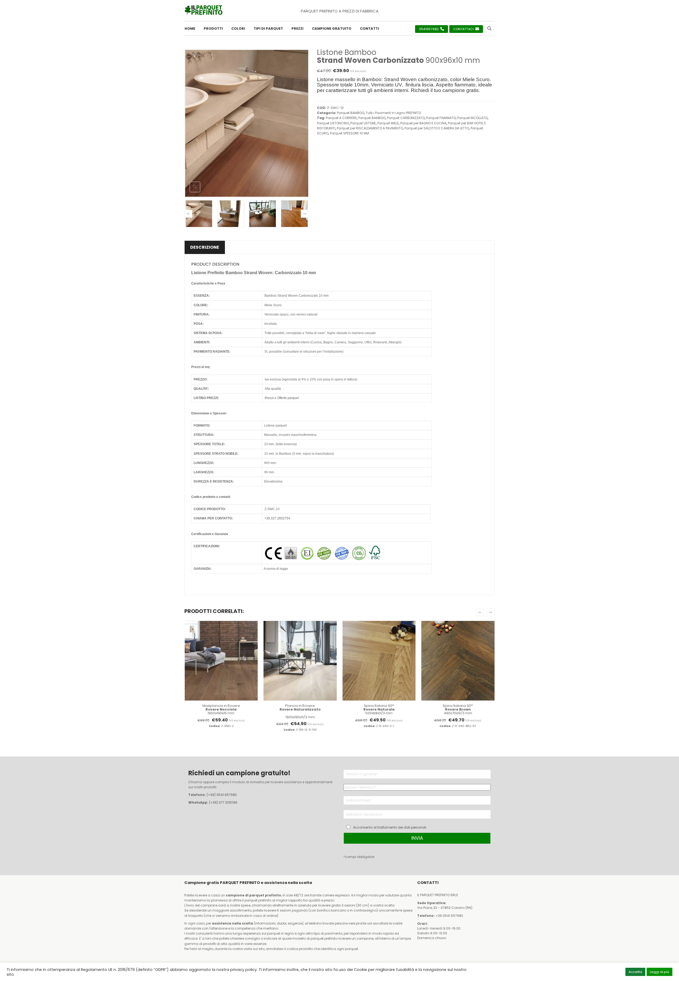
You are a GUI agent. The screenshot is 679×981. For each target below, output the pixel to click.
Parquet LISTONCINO (333, 123)
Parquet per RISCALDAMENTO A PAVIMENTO (370, 128)
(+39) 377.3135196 (223, 802)
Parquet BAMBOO (350, 113)
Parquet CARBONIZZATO (406, 118)
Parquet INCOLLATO (472, 118)
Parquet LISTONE (363, 123)
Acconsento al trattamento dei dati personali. (390, 827)
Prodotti (213, 28)
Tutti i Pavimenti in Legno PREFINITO (393, 113)
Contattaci (464, 29)
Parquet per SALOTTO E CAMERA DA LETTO (436, 128)
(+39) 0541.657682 (222, 794)
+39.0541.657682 (449, 915)
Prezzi (297, 28)
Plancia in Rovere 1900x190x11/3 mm (300, 711)
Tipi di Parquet (268, 28)
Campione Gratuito (331, 28)
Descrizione (204, 247)
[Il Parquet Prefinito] (203, 10)
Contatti (369, 28)
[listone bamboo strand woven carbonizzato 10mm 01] (199, 213)
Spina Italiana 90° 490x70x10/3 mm (458, 709)
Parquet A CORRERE (341, 118)
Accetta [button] (635, 971)
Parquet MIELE (388, 123)
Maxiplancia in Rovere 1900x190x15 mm (221, 709)
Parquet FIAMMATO (441, 118)
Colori (238, 28)
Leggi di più (659, 971)
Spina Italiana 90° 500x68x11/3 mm (379, 709)
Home (190, 28)
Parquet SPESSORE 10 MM (349, 133)
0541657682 (429, 29)
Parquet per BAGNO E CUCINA (423, 123)
